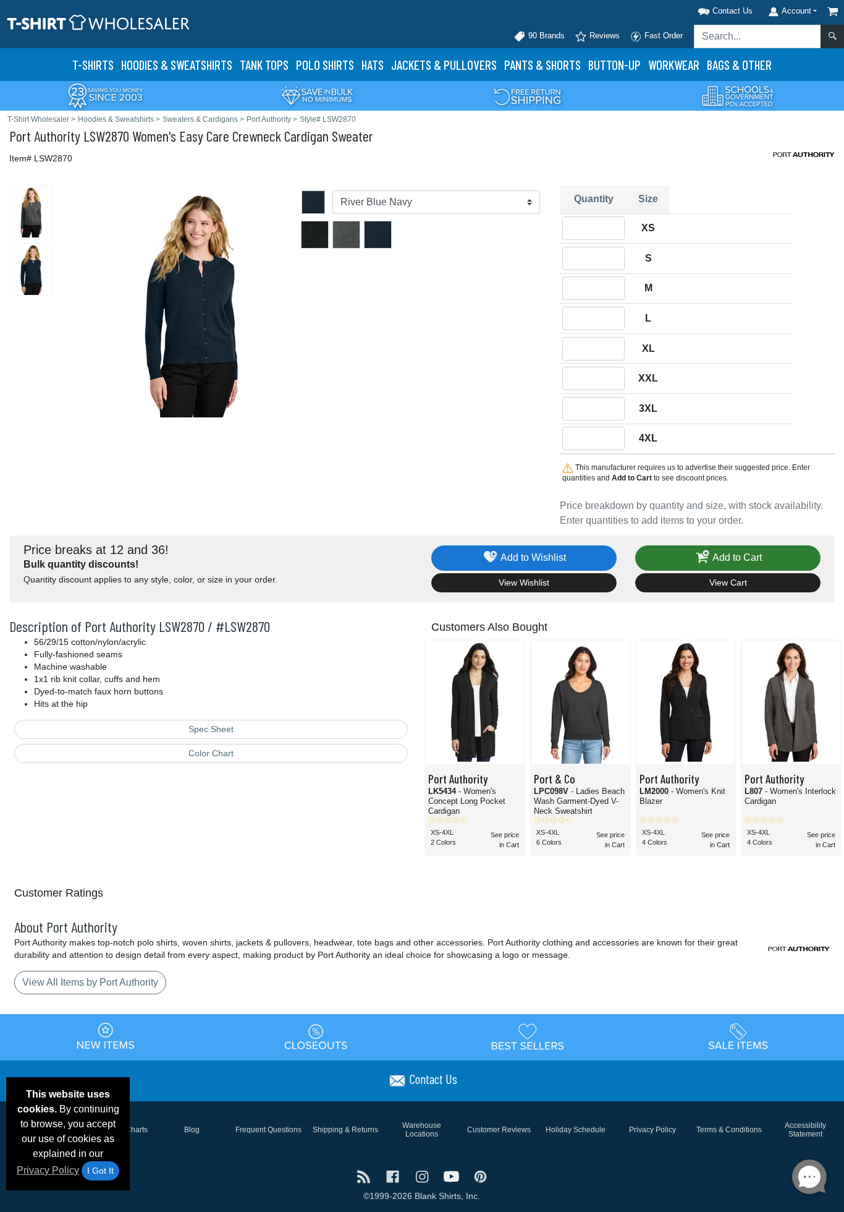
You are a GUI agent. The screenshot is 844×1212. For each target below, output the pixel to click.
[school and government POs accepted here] (738, 95)
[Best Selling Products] (527, 1036)
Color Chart (211, 753)
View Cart (728, 582)
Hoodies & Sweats (176, 64)
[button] (709, 9)
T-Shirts (93, 64)
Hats (372, 64)
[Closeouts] (316, 1036)
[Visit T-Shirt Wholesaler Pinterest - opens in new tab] (480, 1176)
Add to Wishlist (532, 557)
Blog (192, 1129)
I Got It (100, 1171)
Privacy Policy (48, 1170)
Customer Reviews (499, 1129)
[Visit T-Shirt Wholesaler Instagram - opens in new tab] (422, 1176)
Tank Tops (264, 64)
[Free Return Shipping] (527, 95)
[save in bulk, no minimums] (317, 95)
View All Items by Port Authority (90, 982)
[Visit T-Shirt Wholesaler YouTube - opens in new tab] (452, 1176)
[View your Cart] (833, 11)
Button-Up (614, 64)
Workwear (673, 64)
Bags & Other (739, 64)
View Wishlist (524, 582)
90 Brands (545, 35)
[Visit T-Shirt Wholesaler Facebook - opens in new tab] (393, 1176)
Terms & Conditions (729, 1129)
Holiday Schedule (576, 1129)
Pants (542, 64)
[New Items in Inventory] (105, 1036)
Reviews (603, 35)
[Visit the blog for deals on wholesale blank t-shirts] (364, 1176)
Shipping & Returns (345, 1129)
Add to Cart (736, 557)
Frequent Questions (268, 1129)
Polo (325, 64)
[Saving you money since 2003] (105, 95)
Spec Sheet (211, 729)
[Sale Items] (738, 1036)
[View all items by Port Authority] (804, 153)
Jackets (444, 64)
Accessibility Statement (805, 1129)
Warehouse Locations (421, 1129)
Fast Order (662, 35)
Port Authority (44, 136)
